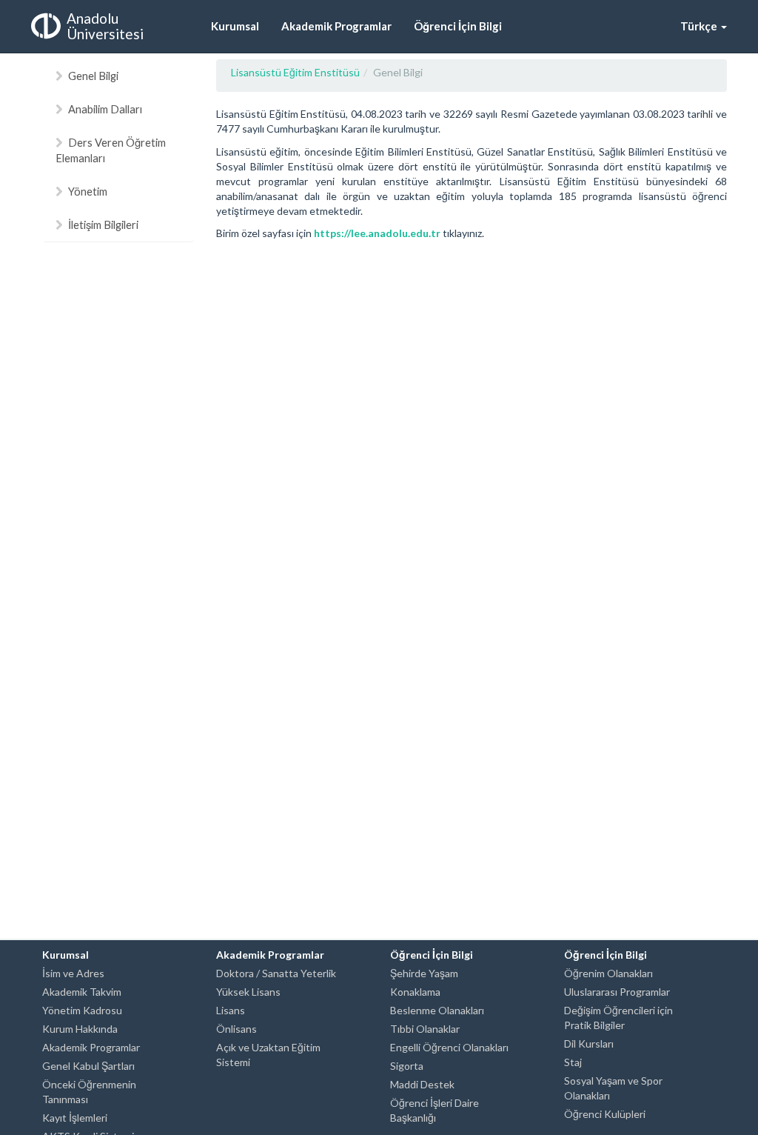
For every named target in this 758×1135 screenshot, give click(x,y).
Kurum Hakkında (80, 1028)
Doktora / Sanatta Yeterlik (276, 973)
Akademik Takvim (81, 991)
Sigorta (406, 1065)
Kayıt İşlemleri (74, 1117)
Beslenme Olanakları (437, 1010)
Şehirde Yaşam (424, 973)
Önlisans (236, 1028)
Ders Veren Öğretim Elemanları (111, 150)
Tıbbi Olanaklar (425, 1028)
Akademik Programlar (91, 1047)
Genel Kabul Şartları (88, 1065)
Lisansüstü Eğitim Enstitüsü (295, 72)
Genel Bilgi (93, 75)
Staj (573, 1062)
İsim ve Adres (73, 973)
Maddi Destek (422, 1084)
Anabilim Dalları (105, 109)
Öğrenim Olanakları (608, 973)
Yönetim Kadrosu (82, 1010)
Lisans (230, 1010)
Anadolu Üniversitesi (105, 26)
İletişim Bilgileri (103, 224)
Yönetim (87, 191)
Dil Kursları (589, 1043)
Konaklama (415, 991)
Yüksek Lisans (248, 991)
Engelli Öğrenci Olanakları (449, 1047)
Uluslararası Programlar (617, 991)
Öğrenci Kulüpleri (604, 1114)
